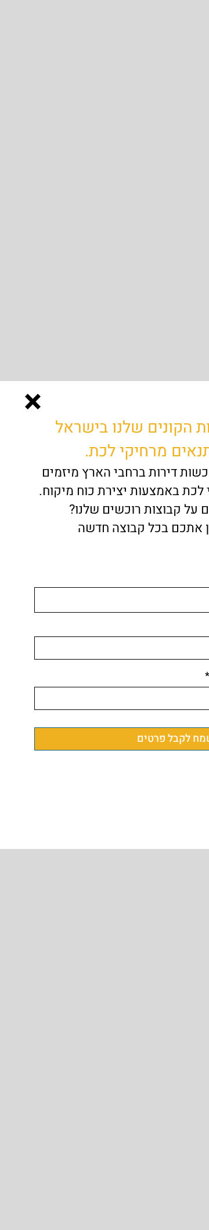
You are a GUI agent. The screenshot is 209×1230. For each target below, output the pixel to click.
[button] (32, 401)
